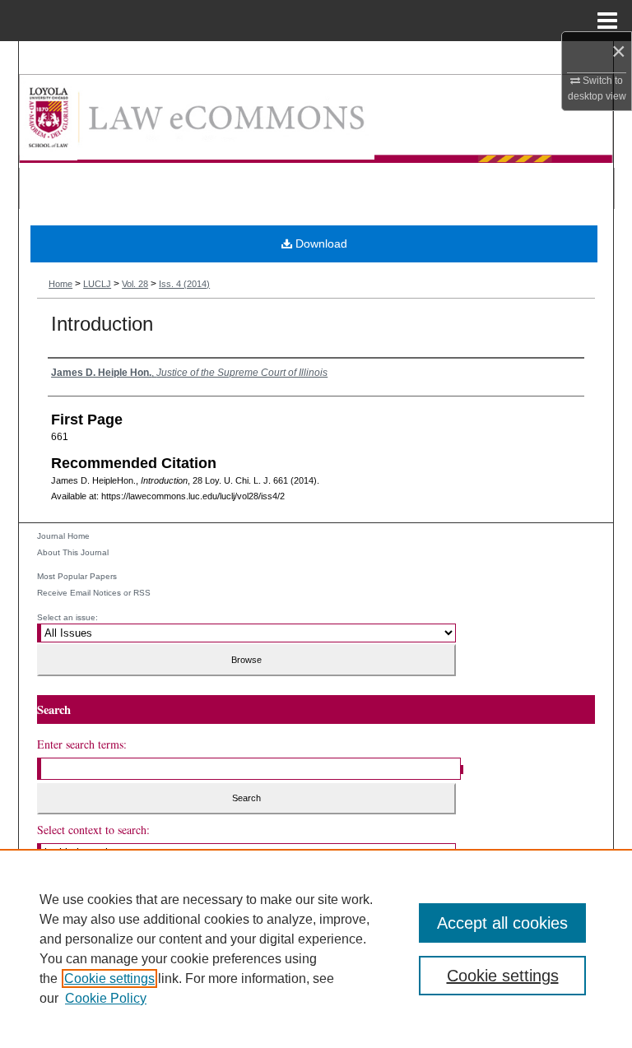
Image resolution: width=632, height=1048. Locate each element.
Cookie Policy (105, 998)
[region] (316, 948)
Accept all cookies (502, 923)
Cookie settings (109, 978)
